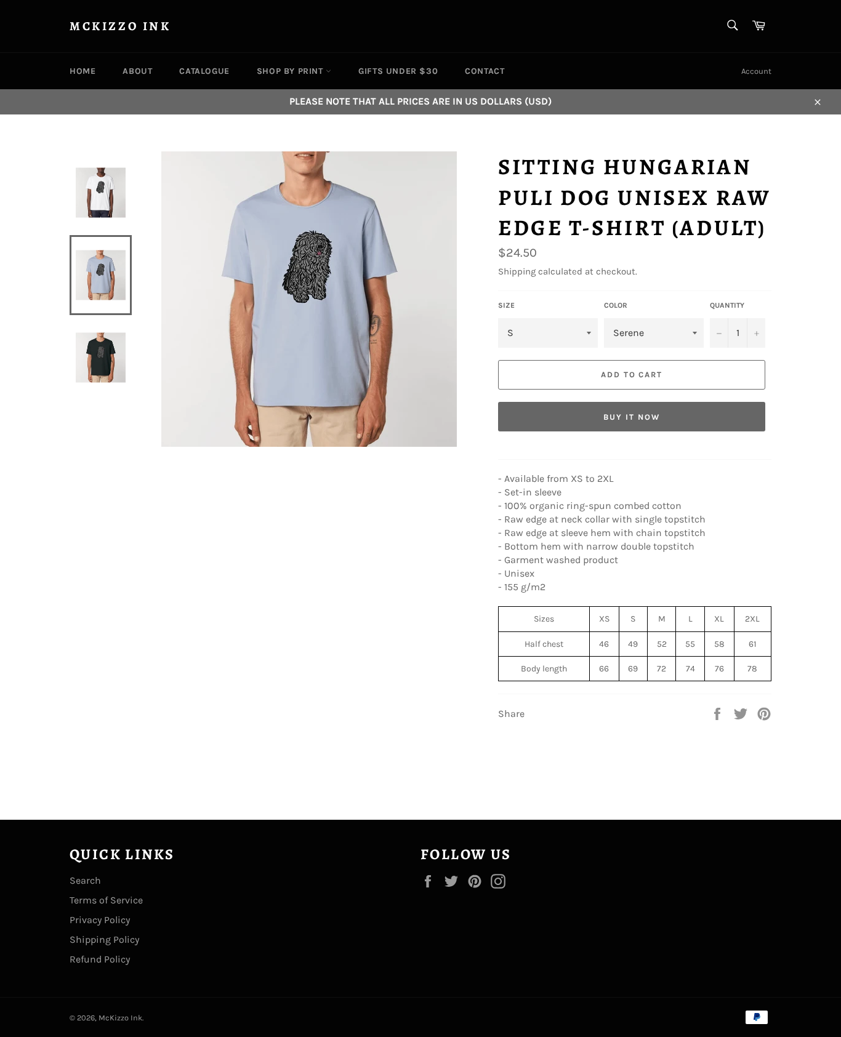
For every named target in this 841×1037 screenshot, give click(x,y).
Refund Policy (100, 959)
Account (756, 71)
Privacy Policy (100, 920)
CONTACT (484, 71)
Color (615, 305)
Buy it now (631, 417)
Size (506, 305)
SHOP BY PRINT (291, 71)
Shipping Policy (104, 939)
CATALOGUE (204, 71)
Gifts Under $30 (398, 71)
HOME (82, 71)
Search (85, 880)
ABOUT (137, 71)
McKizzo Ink (120, 26)
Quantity (727, 305)
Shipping (517, 271)
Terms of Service (106, 900)
